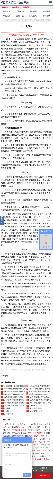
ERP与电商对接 (17, 436)
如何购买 (46, 11)
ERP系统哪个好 (9, 424)
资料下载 (20, 16)
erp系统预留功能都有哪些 (38, 394)
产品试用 (7, 16)
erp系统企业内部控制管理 (14, 406)
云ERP (32, 450)
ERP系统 (28, 20)
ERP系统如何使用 (33, 427)
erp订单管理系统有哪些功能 (40, 403)
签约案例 (5, 7)
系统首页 (7, 11)
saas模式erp (34, 406)
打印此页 (36, 370)
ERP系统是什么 (36, 424)
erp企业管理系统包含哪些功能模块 (16, 389)
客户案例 (15, 7)
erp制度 (42, 439)
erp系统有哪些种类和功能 (13, 397)
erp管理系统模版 (36, 411)
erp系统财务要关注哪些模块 (39, 386)
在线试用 (26, 7)
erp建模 (7, 408)
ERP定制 (40, 456)
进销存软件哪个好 (42, 459)
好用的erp (32, 442)
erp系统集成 (39, 448)
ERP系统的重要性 (35, 430)
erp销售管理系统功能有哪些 (14, 394)
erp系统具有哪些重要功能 (14, 400)
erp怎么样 (41, 442)
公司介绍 (33, 16)
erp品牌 (36, 453)
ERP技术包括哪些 (35, 433)
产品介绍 (20, 11)
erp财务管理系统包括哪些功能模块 (16, 391)
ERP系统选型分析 (19, 430)
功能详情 (33, 11)
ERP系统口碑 (39, 20)
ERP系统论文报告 (32, 436)
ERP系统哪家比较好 (16, 427)
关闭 (43, 370)
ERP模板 (49, 20)
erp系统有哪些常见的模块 (39, 397)
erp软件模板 (8, 411)
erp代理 (43, 445)
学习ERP (40, 450)
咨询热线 (46, 16)
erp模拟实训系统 (36, 408)
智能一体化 (44, 436)
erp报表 (34, 439)
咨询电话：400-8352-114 (34, 470)
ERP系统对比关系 (19, 433)
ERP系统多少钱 (22, 424)
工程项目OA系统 (16, 20)
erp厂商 (36, 445)
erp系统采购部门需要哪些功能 (14, 386)
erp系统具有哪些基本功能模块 (41, 400)
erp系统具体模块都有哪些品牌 (15, 403)
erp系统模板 (8, 414)
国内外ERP (45, 453)
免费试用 (43, 476)
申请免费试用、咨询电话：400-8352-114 (26, 35)
